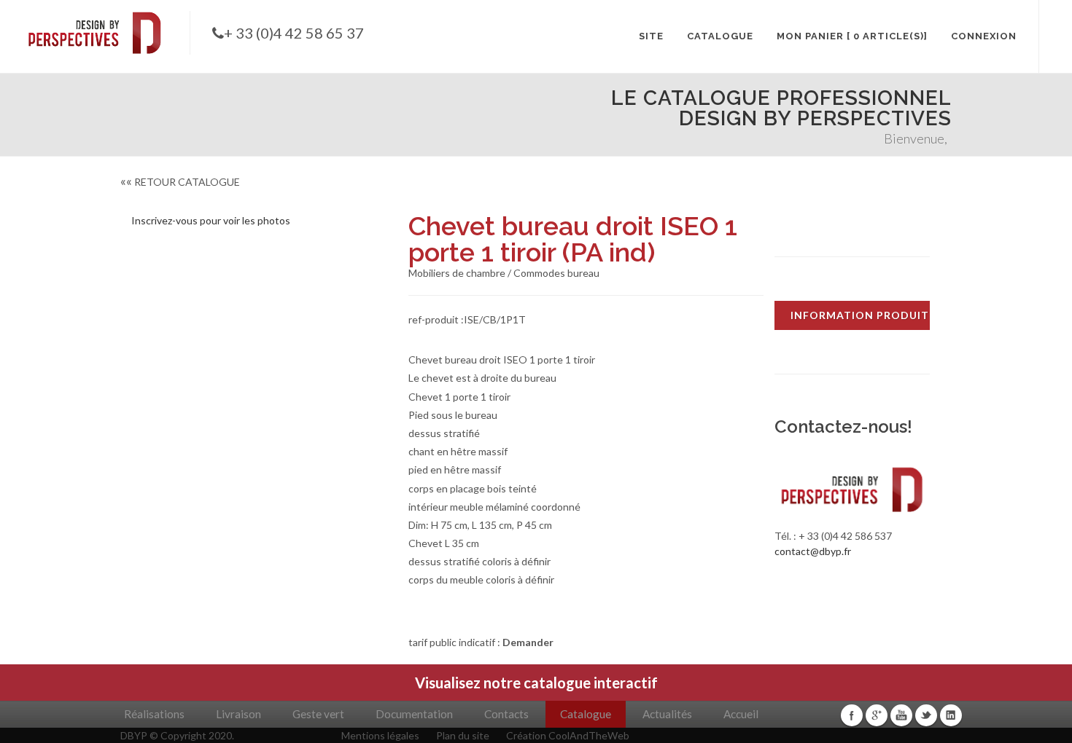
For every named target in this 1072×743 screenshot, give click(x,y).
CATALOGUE (720, 36)
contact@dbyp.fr (812, 551)
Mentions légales (380, 735)
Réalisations (154, 713)
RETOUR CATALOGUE (180, 182)
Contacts (506, 713)
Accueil (740, 713)
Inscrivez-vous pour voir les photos (210, 220)
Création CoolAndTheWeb (567, 735)
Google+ (876, 715)
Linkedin (951, 715)
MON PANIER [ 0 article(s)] (852, 36)
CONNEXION (984, 36)
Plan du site (462, 735)
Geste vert (318, 713)
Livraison (238, 713)
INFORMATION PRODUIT (860, 315)
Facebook (852, 715)
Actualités (667, 713)
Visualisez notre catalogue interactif (536, 682)
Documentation (414, 713)
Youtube (901, 715)
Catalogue (585, 713)
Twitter (926, 715)
